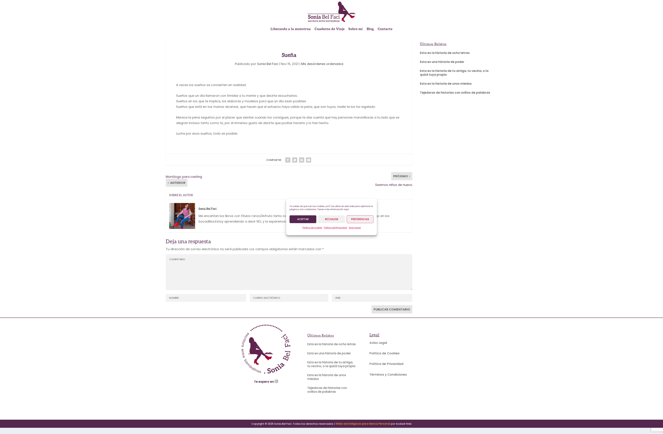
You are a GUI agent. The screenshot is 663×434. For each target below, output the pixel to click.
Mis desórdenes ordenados (322, 64)
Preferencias (360, 219)
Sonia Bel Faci (267, 64)
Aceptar (303, 219)
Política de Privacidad (335, 227)
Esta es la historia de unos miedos (446, 84)
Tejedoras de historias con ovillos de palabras (455, 93)
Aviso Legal (355, 227)
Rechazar (331, 219)
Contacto (385, 29)
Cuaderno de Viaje (330, 29)
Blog (370, 29)
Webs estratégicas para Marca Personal (362, 424)
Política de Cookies (384, 353)
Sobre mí (355, 29)
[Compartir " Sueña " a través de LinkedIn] (301, 160)
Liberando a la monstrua (291, 29)
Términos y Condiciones (388, 374)
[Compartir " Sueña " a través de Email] (308, 160)
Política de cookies (312, 227)
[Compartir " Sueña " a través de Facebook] (287, 160)
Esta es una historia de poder (442, 62)
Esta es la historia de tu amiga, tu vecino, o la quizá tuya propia (454, 73)
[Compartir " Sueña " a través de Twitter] (294, 160)
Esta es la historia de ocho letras (445, 53)
